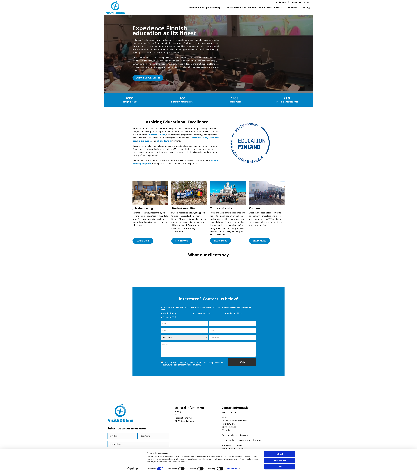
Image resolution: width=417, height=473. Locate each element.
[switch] (181, 468)
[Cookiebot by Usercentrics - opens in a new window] (133, 468)
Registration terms (183, 446)
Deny (280, 467)
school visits (195, 137)
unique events (144, 141)
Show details (232, 469)
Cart (304, 2)
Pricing (306, 7)
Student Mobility (256, 7)
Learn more (143, 240)
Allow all (280, 454)
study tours (208, 137)
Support (294, 2)
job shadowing (163, 141)
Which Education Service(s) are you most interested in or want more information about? (206, 336)
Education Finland (156, 134)
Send (242, 390)
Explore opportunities (148, 77)
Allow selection (280, 460)
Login (284, 2)
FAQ (177, 443)
